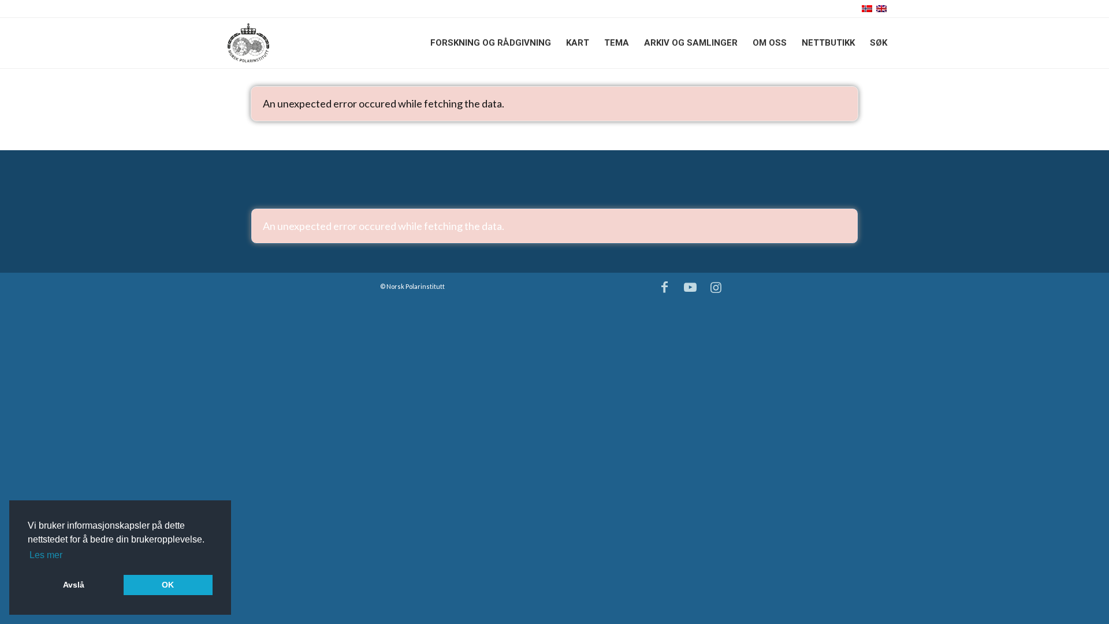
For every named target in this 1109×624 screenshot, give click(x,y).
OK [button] (168, 584)
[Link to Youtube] (690, 287)
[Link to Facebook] (664, 287)
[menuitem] (491, 42)
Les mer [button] (45, 555)
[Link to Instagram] (716, 287)
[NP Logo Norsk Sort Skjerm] (248, 42)
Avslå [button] (73, 584)
